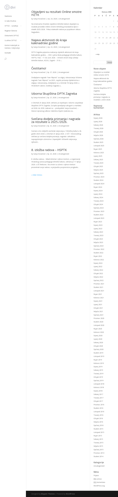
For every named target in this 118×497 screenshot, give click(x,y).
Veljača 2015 (98, 446)
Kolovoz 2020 (99, 332)
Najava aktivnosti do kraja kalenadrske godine (49, 41)
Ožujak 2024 (98, 204)
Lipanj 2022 (98, 266)
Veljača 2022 (98, 277)
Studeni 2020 (98, 322)
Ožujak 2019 (98, 377)
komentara (99, 482)
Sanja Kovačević (40, 19)
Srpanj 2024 (98, 190)
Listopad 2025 (99, 145)
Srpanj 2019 (98, 366)
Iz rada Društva (10, 21)
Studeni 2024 (98, 180)
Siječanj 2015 (98, 449)
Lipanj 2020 (98, 339)
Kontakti (8, 53)
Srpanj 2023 (98, 225)
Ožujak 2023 (98, 239)
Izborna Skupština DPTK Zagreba (54, 93)
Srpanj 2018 (98, 391)
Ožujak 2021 (98, 308)
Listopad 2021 (99, 291)
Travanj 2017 (98, 398)
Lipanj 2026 (98, 121)
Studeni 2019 (98, 353)
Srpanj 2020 (98, 335)
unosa (98, 479)
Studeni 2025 (98, 142)
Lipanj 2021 (98, 304)
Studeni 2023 (98, 215)
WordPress (70, 494)
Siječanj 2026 (98, 139)
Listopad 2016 (99, 411)
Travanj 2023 (98, 235)
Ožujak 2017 (98, 401)
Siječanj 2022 (98, 280)
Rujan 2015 (98, 436)
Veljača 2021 (98, 311)
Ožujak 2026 (98, 132)
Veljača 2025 (98, 170)
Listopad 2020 (99, 325)
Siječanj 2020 (98, 349)
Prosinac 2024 (99, 177)
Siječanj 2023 (98, 246)
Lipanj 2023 (98, 228)
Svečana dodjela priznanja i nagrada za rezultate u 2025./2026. (55, 120)
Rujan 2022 (98, 256)
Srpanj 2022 (98, 263)
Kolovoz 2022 (99, 260)
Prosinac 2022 (99, 249)
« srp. (98, 54)
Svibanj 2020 (98, 342)
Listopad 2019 (99, 356)
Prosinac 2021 (99, 284)
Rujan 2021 (98, 294)
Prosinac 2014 (99, 453)
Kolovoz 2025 (99, 152)
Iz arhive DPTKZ (11, 40)
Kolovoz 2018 (99, 387)
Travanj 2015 (98, 442)
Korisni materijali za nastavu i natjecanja (12, 46)
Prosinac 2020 (99, 318)
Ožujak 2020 (98, 346)
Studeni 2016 (98, 408)
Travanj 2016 (98, 415)
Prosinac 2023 (99, 211)
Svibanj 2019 (98, 370)
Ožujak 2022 (98, 273)
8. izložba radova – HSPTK (49, 150)
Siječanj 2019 (98, 380)
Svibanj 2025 (98, 159)
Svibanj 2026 (98, 125)
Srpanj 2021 (98, 301)
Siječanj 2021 (98, 315)
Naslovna (8, 16)
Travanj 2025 (98, 163)
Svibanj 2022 (98, 270)
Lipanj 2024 (98, 194)
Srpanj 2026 (98, 118)
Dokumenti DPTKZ (12, 35)
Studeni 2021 (98, 287)
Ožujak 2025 (98, 166)
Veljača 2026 (98, 135)
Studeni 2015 (98, 429)
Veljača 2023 (98, 242)
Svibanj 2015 (98, 439)
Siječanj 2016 (98, 425)
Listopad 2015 (99, 432)
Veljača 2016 (98, 422)
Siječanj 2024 (98, 208)
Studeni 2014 (98, 456)
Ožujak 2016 (98, 418)
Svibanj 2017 (98, 394)
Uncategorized (64, 19)
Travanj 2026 (98, 128)
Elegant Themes (48, 494)
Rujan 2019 (98, 360)
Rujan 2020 (98, 329)
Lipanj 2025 (98, 156)
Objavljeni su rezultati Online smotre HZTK (56, 13)
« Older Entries (36, 175)
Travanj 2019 (98, 373)
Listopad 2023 (99, 218)
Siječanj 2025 (98, 173)
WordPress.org (99, 486)
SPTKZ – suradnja (11, 26)
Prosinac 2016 (99, 404)
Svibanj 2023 (98, 232)
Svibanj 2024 (98, 197)
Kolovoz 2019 (99, 363)
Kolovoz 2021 (99, 298)
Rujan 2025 (98, 149)
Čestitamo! (38, 68)
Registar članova (11, 31)
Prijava (96, 475)
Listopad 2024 (99, 184)
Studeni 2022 (98, 253)
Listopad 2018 (99, 384)
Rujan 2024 (98, 187)
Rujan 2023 (98, 222)
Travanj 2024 (98, 201)
